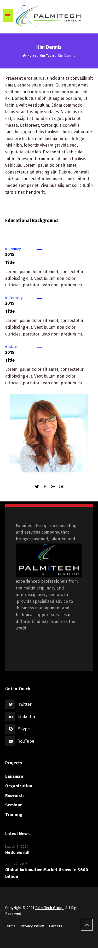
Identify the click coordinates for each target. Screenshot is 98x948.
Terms (10, 926)
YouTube (26, 741)
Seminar (13, 804)
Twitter (25, 704)
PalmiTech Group (49, 908)
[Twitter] (37, 486)
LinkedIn (26, 716)
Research (14, 795)
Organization (18, 785)
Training (13, 814)
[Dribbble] (61, 486)
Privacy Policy (32, 926)
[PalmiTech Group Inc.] (49, 16)
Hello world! (17, 852)
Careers (55, 926)
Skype (24, 728)
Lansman (14, 776)
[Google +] (53, 486)
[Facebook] (45, 486)
